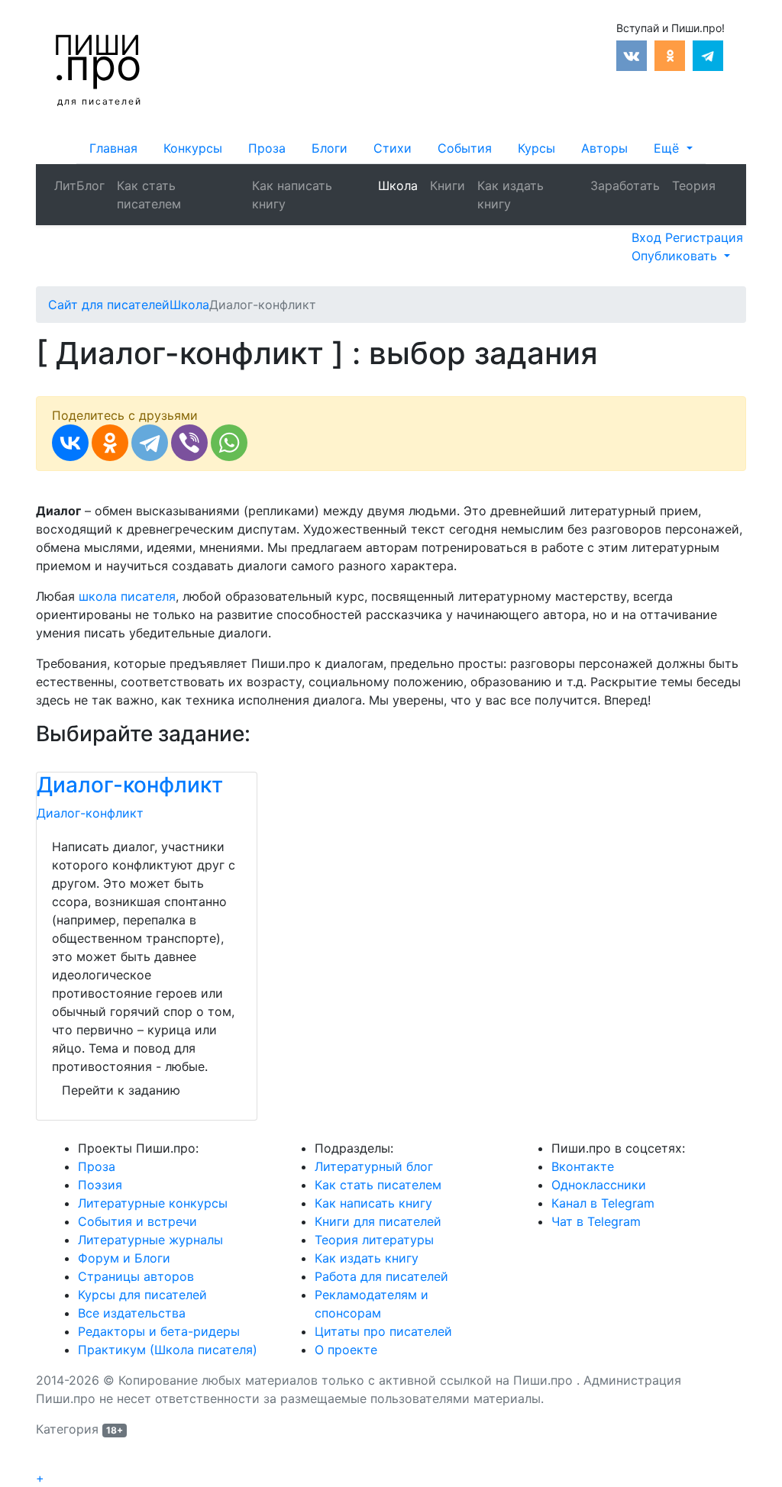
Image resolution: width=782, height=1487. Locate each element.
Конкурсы (192, 148)
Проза (267, 148)
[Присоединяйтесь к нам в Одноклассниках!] (669, 54)
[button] (673, 148)
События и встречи (137, 1221)
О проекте (346, 1349)
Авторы (604, 148)
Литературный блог (374, 1166)
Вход (648, 237)
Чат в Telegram (596, 1221)
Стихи (392, 148)
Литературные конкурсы (153, 1203)
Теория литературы (374, 1239)
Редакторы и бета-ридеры (159, 1331)
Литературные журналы (150, 1239)
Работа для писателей (381, 1276)
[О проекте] (728, 176)
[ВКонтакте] (70, 442)
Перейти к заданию (121, 1090)
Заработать (625, 185)
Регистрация (704, 237)
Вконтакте (582, 1166)
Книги (447, 185)
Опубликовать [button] (676, 255)
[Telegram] (149, 442)
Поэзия (100, 1184)
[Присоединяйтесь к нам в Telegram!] (708, 54)
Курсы (536, 148)
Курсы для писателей (142, 1294)
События (465, 148)
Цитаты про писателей (383, 1331)
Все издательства (132, 1313)
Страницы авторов (136, 1276)
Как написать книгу (292, 194)
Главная (113, 148)
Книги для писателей (378, 1221)
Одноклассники (598, 1184)
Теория (694, 185)
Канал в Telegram (602, 1203)
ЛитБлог (79, 185)
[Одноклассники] (110, 442)
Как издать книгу (510, 194)
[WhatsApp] (229, 442)
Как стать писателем (149, 194)
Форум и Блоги (124, 1258)
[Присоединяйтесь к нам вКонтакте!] (631, 54)
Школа (398, 185)
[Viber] (189, 442)
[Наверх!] (46, 1461)
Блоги (329, 148)
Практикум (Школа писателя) (167, 1349)
